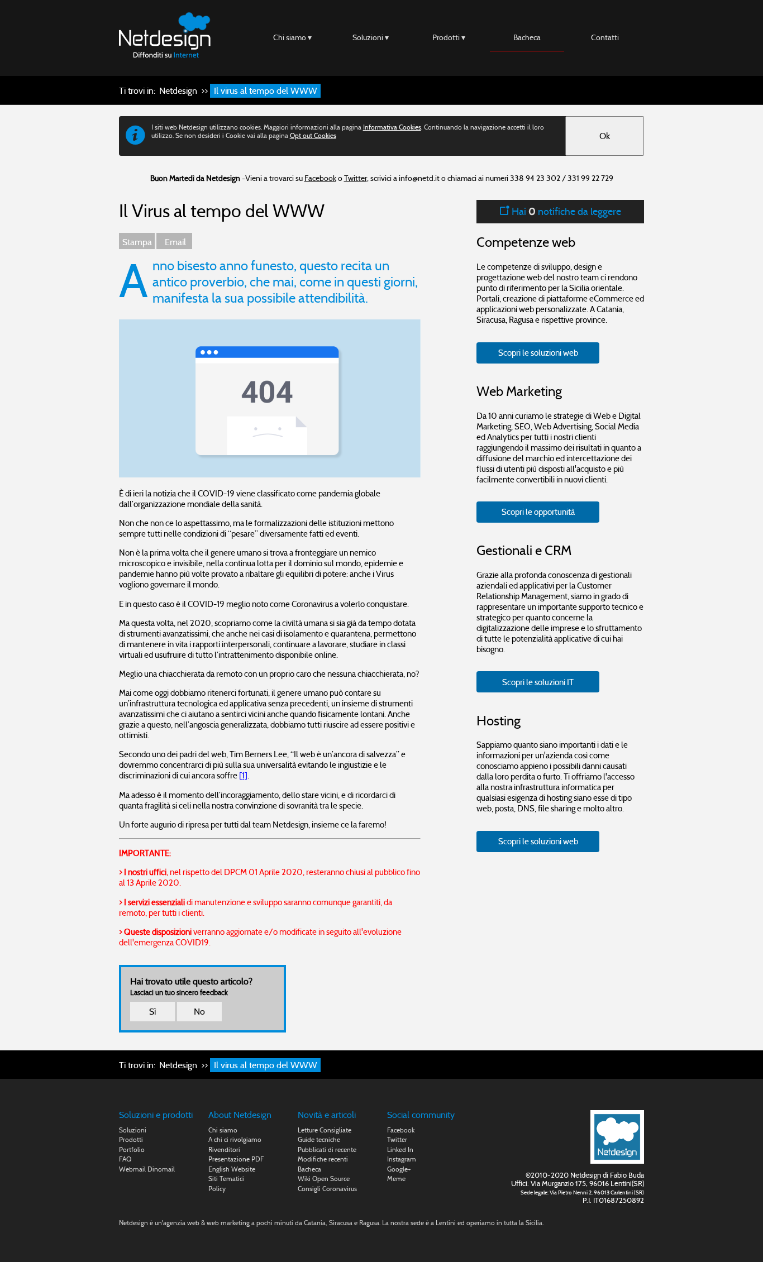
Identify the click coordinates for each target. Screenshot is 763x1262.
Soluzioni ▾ (370, 37)
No (199, 1011)
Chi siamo (222, 1130)
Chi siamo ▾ (292, 37)
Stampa (137, 242)
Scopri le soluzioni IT (538, 682)
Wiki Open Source (324, 1178)
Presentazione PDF (236, 1159)
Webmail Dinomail (147, 1169)
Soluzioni (132, 1130)
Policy (217, 1188)
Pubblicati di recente (327, 1149)
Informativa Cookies (392, 127)
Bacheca (527, 37)
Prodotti (131, 1139)
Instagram (401, 1159)
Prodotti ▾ (448, 37)
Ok (604, 136)
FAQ (125, 1159)
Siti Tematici (226, 1178)
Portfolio (132, 1149)
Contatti (605, 37)
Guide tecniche (319, 1139)
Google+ (399, 1169)
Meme (396, 1178)
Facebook (320, 178)
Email (174, 242)
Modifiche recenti (323, 1159)
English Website (231, 1169)
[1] (243, 775)
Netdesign (178, 90)
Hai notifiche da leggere (565, 211)
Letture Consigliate (324, 1130)
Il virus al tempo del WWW (265, 90)
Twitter (355, 178)
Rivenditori (224, 1149)
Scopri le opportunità (538, 511)
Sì (152, 1011)
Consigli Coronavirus (327, 1188)
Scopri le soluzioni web (538, 352)
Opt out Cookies (313, 135)
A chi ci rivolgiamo (234, 1139)
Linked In (400, 1149)
